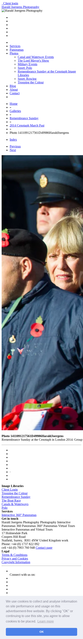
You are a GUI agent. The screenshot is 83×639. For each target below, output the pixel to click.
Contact (15, 93)
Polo (4, 507)
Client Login (10, 489)
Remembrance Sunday (16, 497)
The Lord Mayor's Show (33, 60)
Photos (14, 53)
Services (15, 46)
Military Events (27, 64)
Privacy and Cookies (15, 558)
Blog (13, 86)
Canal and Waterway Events (36, 57)
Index (13, 139)
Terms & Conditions (14, 555)
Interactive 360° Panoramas (19, 515)
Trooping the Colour (31, 82)
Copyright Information (16, 562)
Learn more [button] (45, 621)
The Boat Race (11, 500)
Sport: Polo (25, 68)
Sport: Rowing (27, 78)
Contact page (44, 547)
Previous (15, 146)
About (14, 89)
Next (13, 150)
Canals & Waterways (15, 504)
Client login (10, 3)
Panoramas (17, 49)
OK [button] (41, 631)
